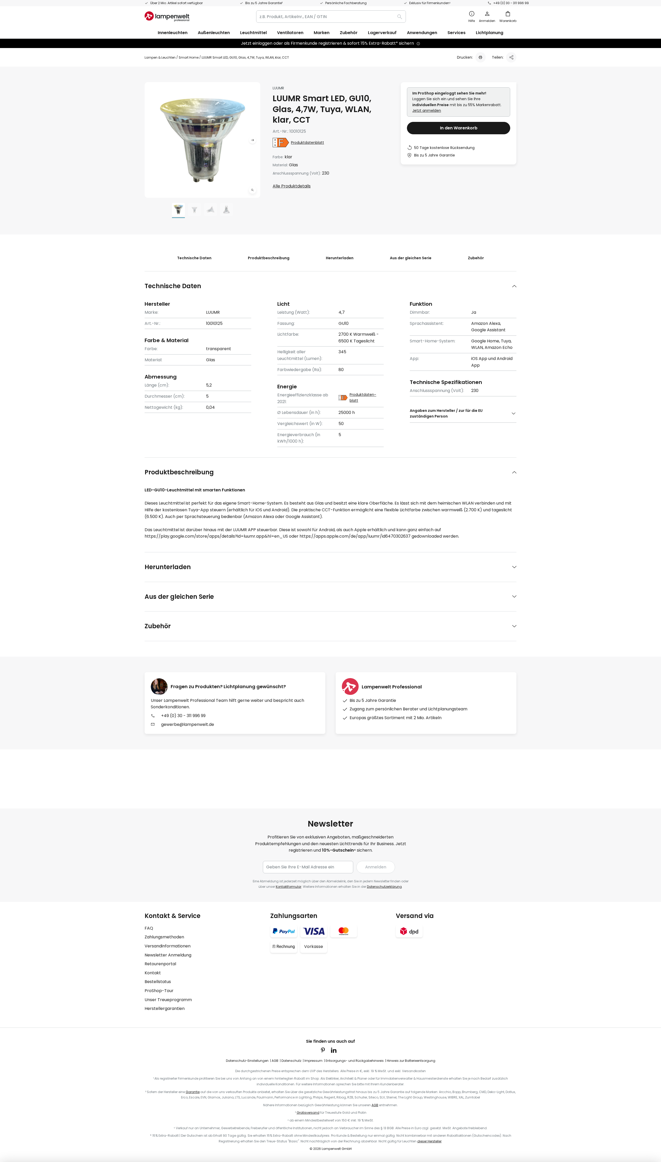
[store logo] (167, 16)
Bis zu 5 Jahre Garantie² (263, 3)
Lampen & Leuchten (160, 57)
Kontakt (153, 973)
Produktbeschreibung (268, 258)
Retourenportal (160, 964)
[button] (252, 190)
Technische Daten (194, 258)
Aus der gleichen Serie (410, 258)
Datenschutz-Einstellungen (247, 1060)
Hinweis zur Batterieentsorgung (411, 1060)
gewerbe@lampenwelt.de (187, 724)
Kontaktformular (288, 886)
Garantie (193, 1092)
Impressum (313, 1060)
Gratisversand (308, 1112)
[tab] (330, 286)
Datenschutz (291, 1060)
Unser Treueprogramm (168, 1000)
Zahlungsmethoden (164, 937)
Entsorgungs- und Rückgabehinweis (355, 1060)
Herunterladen (339, 258)
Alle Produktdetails (292, 186)
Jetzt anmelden (426, 110)
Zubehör (476, 258)
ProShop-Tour (159, 991)
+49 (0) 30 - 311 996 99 (511, 3)
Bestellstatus (158, 982)
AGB (275, 1060)
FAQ (149, 928)
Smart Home (189, 57)
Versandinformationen (168, 946)
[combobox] (331, 16)
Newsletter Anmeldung (168, 955)
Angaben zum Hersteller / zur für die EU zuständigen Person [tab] (446, 413)
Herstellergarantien (165, 1008)
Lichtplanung (489, 33)
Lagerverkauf (382, 33)
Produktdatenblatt (307, 142)
